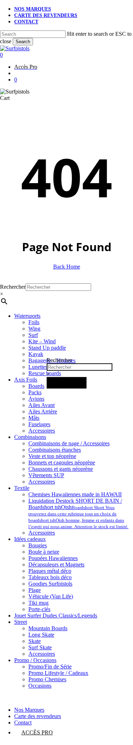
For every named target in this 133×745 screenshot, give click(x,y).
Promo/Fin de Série (50, 667)
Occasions (39, 686)
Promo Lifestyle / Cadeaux (58, 673)
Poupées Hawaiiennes (53, 558)
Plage (34, 590)
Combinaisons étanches (54, 450)
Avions (36, 399)
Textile (21, 488)
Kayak (35, 354)
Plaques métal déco (49, 571)
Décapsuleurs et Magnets (56, 564)
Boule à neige (43, 552)
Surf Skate (40, 647)
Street (20, 622)
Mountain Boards (47, 628)
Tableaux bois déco (50, 577)
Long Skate (41, 635)
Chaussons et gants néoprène (60, 469)
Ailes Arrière (42, 411)
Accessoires (41, 431)
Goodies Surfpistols (50, 584)
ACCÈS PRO (37, 732)
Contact (23, 722)
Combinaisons (30, 437)
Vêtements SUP (46, 475)
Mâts (33, 418)
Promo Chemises (47, 679)
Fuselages (39, 424)
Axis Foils (25, 380)
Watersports (27, 316)
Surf (33, 335)
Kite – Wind (42, 341)
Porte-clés (39, 609)
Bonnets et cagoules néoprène (61, 462)
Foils (33, 322)
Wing (34, 329)
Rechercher (59, 360)
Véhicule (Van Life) (50, 596)
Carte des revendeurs (37, 716)
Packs (34, 392)
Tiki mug (38, 603)
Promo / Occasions (35, 660)
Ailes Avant (41, 405)
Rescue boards (44, 373)
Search (23, 41)
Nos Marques (29, 710)
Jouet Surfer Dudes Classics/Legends (55, 616)
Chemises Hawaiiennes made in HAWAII (75, 494)
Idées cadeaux (30, 539)
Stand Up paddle (47, 348)
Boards (36, 386)
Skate (34, 641)
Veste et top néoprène (52, 456)
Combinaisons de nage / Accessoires (69, 443)
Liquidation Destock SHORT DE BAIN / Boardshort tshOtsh (78, 513)
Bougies (37, 545)
